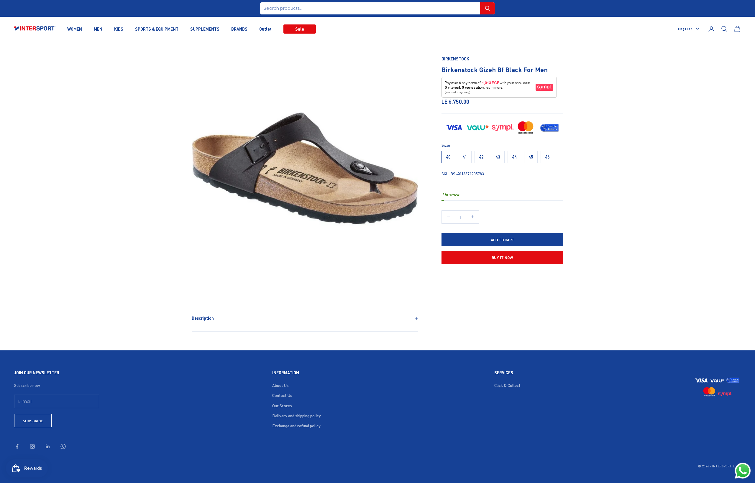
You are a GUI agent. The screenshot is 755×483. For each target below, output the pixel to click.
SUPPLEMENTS (204, 28)
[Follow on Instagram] (32, 446)
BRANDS (239, 28)
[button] (487, 8)
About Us (280, 385)
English (685, 29)
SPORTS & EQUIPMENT (156, 28)
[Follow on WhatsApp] (63, 446)
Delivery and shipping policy (296, 415)
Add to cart (502, 239)
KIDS (118, 28)
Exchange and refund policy (296, 425)
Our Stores (282, 405)
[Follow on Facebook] (17, 446)
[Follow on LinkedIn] (48, 446)
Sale (299, 28)
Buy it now (502, 257)
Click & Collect (507, 385)
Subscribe (33, 420)
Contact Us (282, 395)
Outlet (265, 28)
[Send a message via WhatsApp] (742, 470)
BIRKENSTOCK (455, 58)
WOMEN (74, 28)
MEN (98, 28)
